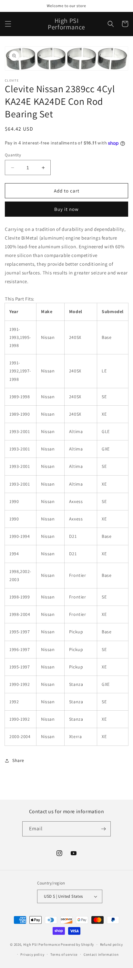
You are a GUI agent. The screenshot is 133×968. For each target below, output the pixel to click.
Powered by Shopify (77, 944)
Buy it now (66, 209)
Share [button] (18, 760)
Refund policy (111, 944)
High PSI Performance (41, 944)
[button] (8, 24)
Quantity (13, 155)
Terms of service (63, 954)
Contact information (101, 954)
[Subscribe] (103, 828)
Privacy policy (32, 954)
